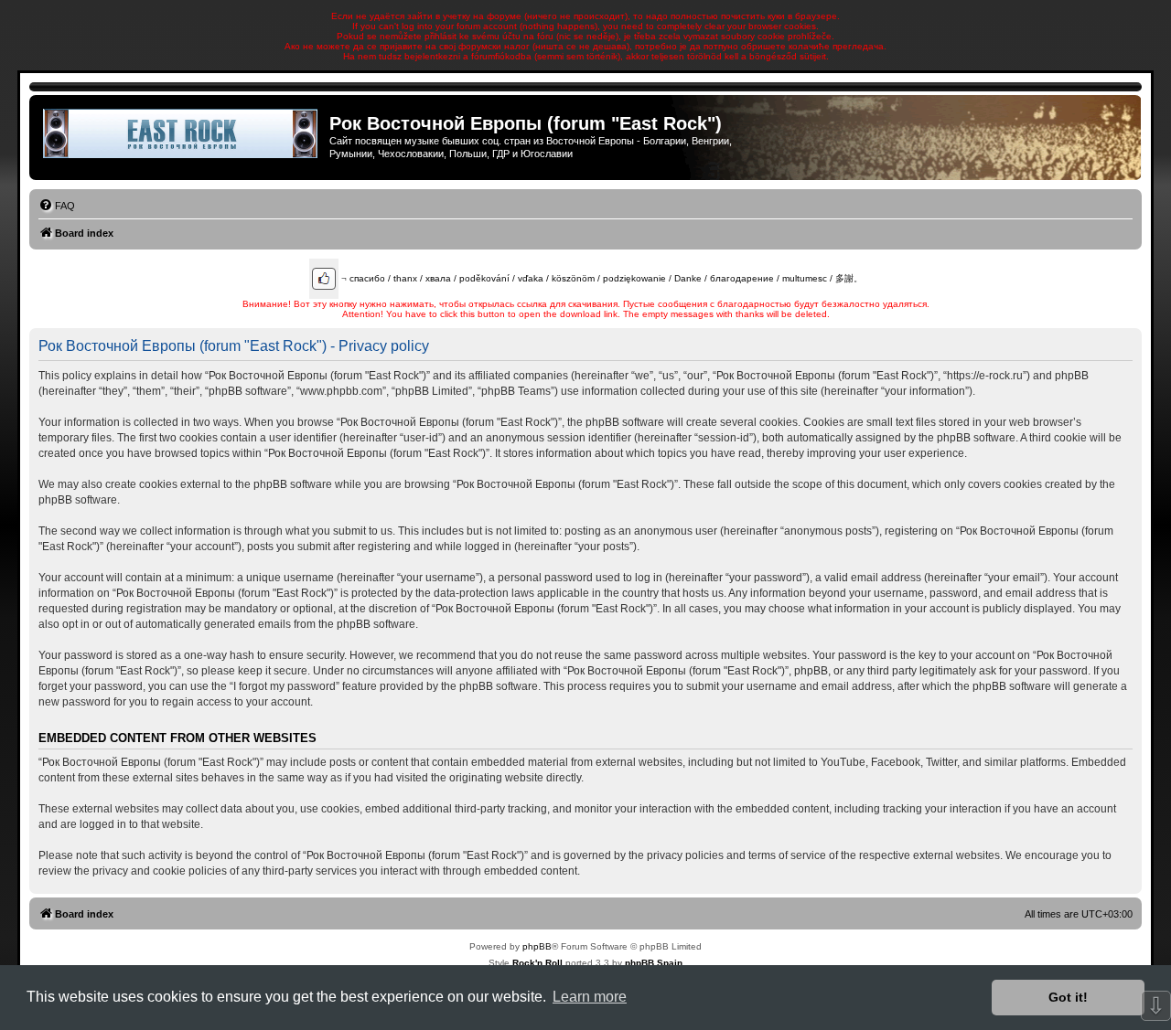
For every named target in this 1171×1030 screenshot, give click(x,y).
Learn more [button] (590, 996)
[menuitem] (56, 206)
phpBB (537, 946)
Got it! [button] (1068, 997)
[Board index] (181, 133)
